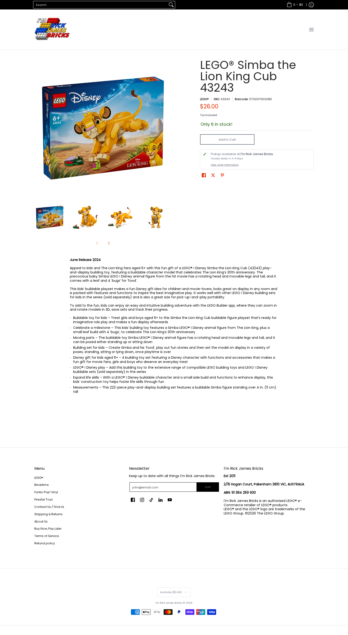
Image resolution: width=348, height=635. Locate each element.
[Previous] (37, 128)
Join (208, 487)
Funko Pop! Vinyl (46, 492)
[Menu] (311, 29)
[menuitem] (295, 4)
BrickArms (41, 485)
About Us (41, 521)
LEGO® (204, 99)
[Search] (171, 4)
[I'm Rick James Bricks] (52, 29)
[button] (204, 175)
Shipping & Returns (48, 514)
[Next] (168, 128)
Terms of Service (46, 536)
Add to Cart (227, 140)
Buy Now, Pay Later (48, 529)
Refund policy (44, 543)
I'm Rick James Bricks (169, 603)
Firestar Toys (43, 499)
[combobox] (100, 4)
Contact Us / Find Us (49, 507)
